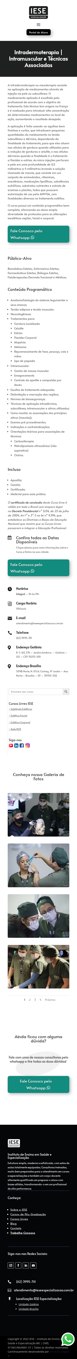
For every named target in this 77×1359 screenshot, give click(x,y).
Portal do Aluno (38, 32)
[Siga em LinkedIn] (26, 1265)
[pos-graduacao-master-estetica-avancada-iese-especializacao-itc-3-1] (38, 887)
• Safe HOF (15, 729)
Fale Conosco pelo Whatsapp (26, 234)
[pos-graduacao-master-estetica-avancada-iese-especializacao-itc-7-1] (38, 988)
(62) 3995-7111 (26, 1281)
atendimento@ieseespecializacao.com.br (44, 1290)
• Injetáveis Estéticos (20, 709)
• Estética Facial (18, 715)
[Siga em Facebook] (18, 1265)
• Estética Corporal (19, 722)
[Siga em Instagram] (11, 1265)
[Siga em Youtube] (33, 1265)
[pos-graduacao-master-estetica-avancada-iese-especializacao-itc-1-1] (38, 836)
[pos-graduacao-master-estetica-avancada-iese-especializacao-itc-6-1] (38, 937)
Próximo (50, 1000)
